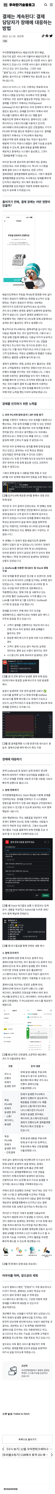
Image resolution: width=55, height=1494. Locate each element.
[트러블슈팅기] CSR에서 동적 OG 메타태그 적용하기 (27, 1455)
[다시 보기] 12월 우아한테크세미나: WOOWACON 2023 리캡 (30, 1449)
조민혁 (24, 1365)
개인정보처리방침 (11, 1489)
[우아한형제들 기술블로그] (19, 5)
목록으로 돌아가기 (27, 1439)
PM (5, 41)
